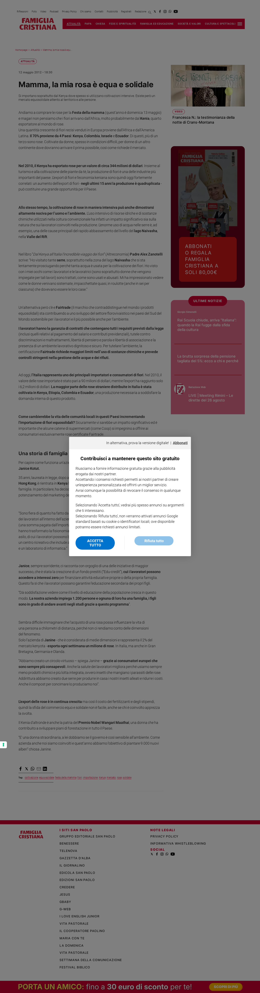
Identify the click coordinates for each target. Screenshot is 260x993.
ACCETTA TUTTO (95, 543)
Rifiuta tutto (154, 541)
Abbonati (180, 443)
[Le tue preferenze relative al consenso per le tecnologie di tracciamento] (3, 744)
